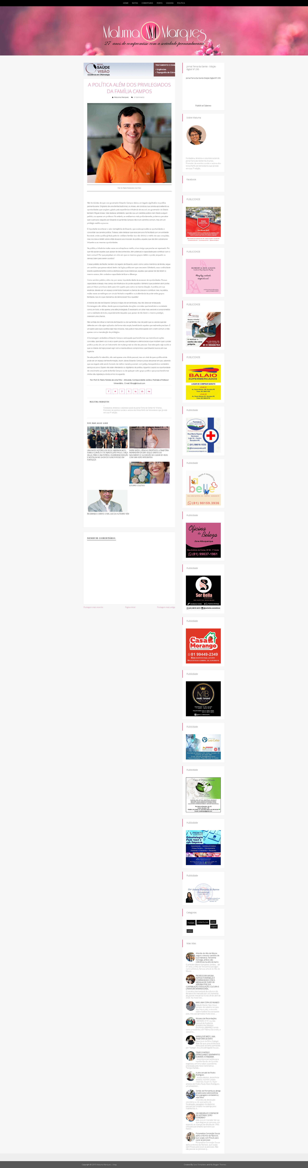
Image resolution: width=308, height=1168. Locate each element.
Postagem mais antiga (166, 607)
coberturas (202, 922)
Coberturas (147, 3)
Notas (135, 3)
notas (191, 923)
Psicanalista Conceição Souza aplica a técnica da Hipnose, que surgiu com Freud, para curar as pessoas (208, 1136)
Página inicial (130, 607)
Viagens (170, 3)
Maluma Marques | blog (106, 1164)
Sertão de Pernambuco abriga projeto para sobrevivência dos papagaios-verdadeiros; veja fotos (208, 1093)
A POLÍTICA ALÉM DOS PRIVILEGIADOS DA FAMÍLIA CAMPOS (129, 88)
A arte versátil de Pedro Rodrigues (205, 1073)
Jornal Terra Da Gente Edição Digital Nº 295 (203, 78)
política (190, 931)
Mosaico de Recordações (206, 1018)
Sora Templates (199, 1164)
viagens (214, 926)
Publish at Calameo (203, 105)
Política (181, 3)
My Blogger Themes (218, 1164)
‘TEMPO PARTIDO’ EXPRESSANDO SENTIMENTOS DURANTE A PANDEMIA (208, 1054)
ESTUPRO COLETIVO (137, 485)
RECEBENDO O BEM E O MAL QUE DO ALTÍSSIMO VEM (108, 514)
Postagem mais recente (93, 607)
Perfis (160, 3)
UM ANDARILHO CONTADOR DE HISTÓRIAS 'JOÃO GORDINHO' (207, 1115)
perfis (213, 922)
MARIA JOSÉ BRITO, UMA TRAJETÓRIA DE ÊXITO (205, 1037)
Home (125, 3)
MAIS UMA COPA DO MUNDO (207, 1002)
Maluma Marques (121, 97)
